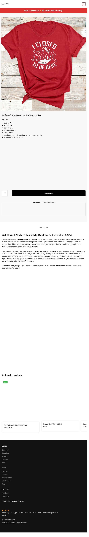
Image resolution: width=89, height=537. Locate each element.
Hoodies (5, 474)
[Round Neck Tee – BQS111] (60, 400)
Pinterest (5, 496)
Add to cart (48, 193)
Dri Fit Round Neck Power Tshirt (15, 425)
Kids (3, 484)
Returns (5, 456)
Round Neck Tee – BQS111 (52, 424)
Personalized (7, 478)
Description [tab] (43, 227)
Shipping (5, 453)
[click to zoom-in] (43, 64)
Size (3, 462)
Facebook (5, 493)
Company (5, 450)
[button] (84, 4)
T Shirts (5, 471)
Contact (5, 459)
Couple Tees (6, 481)
